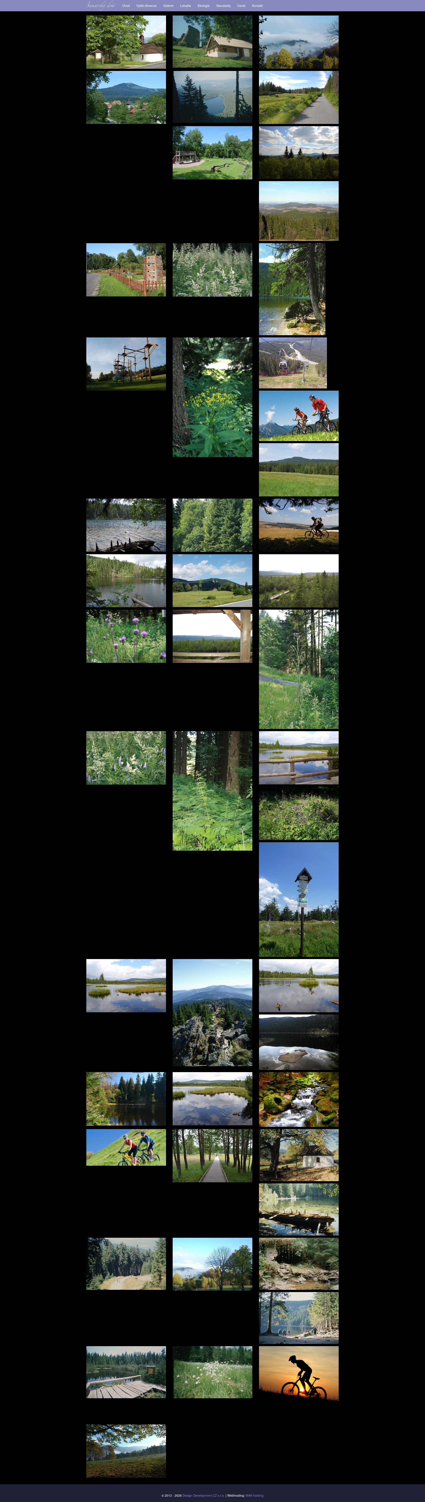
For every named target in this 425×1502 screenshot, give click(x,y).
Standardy (223, 5)
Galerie (168, 5)
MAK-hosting (254, 1495)
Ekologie (204, 5)
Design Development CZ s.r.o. (204, 1495)
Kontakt (257, 5)
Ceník (241, 5)
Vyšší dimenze (146, 5)
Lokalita (185, 5)
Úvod (126, 5)
